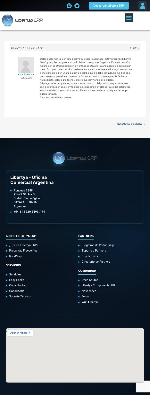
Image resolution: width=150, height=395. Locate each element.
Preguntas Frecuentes (23, 250)
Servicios (15, 274)
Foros (85, 296)
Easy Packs (16, 280)
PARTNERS (86, 236)
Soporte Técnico (20, 296)
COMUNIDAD (87, 271)
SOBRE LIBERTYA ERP (21, 236)
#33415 (134, 47)
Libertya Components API (98, 285)
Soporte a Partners (94, 250)
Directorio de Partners (96, 261)
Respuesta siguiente (131, 123)
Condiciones (90, 256)
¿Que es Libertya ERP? (23, 245)
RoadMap (15, 256)
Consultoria (16, 291)
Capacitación (17, 285)
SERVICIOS (13, 265)
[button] (142, 5)
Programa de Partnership (98, 245)
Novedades (89, 291)
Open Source (90, 280)
